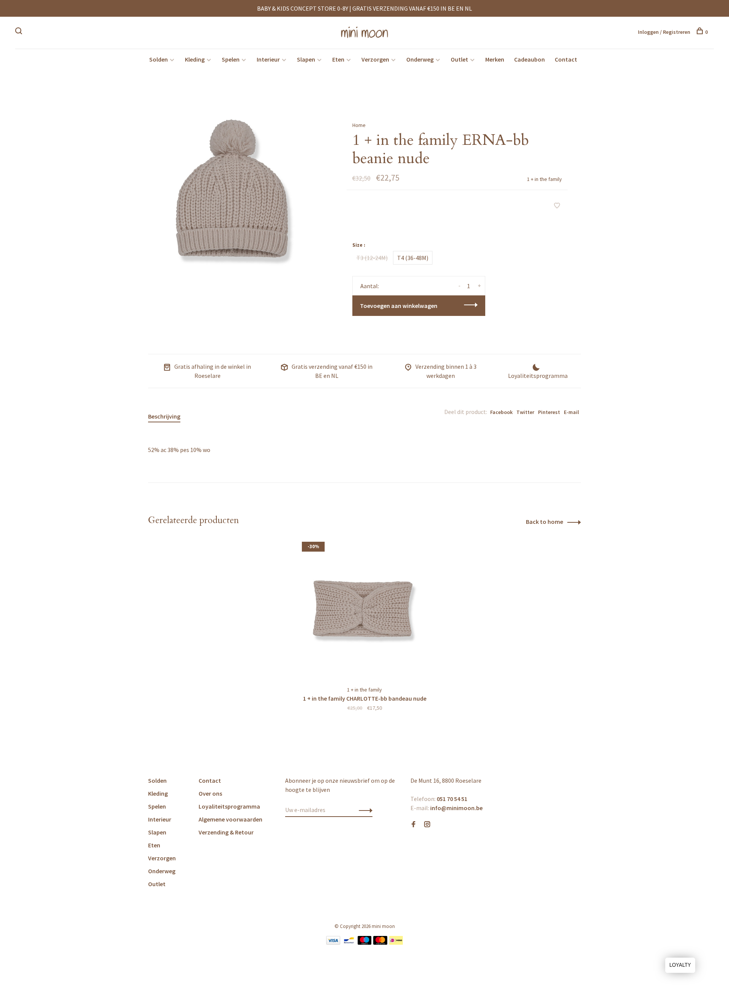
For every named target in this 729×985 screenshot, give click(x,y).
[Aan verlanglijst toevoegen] (557, 206)
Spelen (231, 59)
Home (359, 125)
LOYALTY (680, 965)
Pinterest (549, 412)
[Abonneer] (363, 809)
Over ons (210, 793)
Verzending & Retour (226, 832)
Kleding (195, 59)
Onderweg (420, 59)
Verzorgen (375, 59)
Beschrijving (164, 416)
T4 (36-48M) (412, 258)
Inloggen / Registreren (664, 32)
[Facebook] (413, 824)
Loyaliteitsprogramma (229, 806)
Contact (566, 59)
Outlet (459, 59)
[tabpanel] (235, 195)
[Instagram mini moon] (427, 824)
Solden (158, 59)
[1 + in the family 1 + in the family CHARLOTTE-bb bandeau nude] (364, 609)
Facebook (501, 412)
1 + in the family (544, 179)
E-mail (571, 412)
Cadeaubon (529, 59)
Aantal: (369, 286)
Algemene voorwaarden (230, 819)
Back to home (544, 521)
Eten (338, 59)
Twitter (525, 412)
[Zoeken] (19, 32)
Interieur (268, 59)
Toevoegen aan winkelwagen (398, 305)
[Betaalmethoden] (333, 942)
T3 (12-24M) (372, 258)
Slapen (306, 59)
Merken (494, 59)
